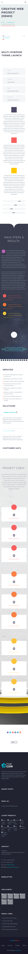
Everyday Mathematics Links (8, 926)
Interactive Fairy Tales (7, 921)
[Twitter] (10, 732)
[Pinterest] (13, 732)
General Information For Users (9, 918)
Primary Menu (25, 2)
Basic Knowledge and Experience (9, 929)
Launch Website (14, 349)
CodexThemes (18, 950)
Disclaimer (17, 945)
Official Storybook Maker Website (10, 923)
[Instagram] (14, 940)
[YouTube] (18, 940)
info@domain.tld (10, 864)
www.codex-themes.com (13, 867)
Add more (25, 945)
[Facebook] (8, 732)
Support (3, 945)
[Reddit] (20, 732)
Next (13, 742)
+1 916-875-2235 (10, 860)
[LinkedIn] (18, 732)
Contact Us (10, 945)
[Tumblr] (15, 732)
